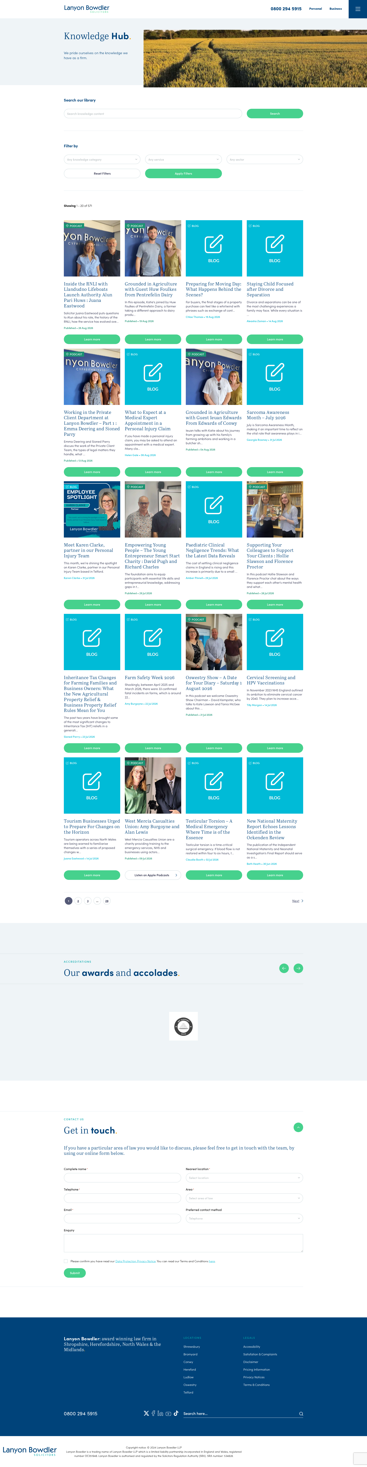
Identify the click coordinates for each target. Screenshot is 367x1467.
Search (275, 113)
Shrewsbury (192, 1346)
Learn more (92, 339)
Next (295, 901)
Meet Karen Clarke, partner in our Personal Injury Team (88, 550)
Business (336, 8)
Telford (188, 1392)
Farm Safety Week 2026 (150, 677)
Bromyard (190, 1354)
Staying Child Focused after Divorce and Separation (270, 289)
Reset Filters (102, 173)
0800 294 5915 (286, 8)
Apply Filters (183, 173)
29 (106, 901)
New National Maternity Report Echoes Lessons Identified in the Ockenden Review (272, 829)
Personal (315, 8)
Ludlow (189, 1377)
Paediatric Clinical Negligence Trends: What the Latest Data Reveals (212, 550)
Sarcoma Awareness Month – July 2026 (268, 415)
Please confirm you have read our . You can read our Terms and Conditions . (143, 1261)
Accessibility (251, 1346)
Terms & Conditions (256, 1384)
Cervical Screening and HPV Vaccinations (271, 680)
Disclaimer (250, 1362)
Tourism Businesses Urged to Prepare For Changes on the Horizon (92, 826)
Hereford (190, 1369)
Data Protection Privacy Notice (135, 1261)
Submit (75, 1273)
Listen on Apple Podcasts (152, 875)
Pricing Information (256, 1369)
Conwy (188, 1362)
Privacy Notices (254, 1377)
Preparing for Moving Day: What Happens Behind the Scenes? (213, 289)
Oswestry (190, 1384)
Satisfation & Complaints (260, 1354)
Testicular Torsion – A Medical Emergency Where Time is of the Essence (209, 829)
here (212, 1261)
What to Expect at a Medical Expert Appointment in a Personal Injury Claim (148, 420)
